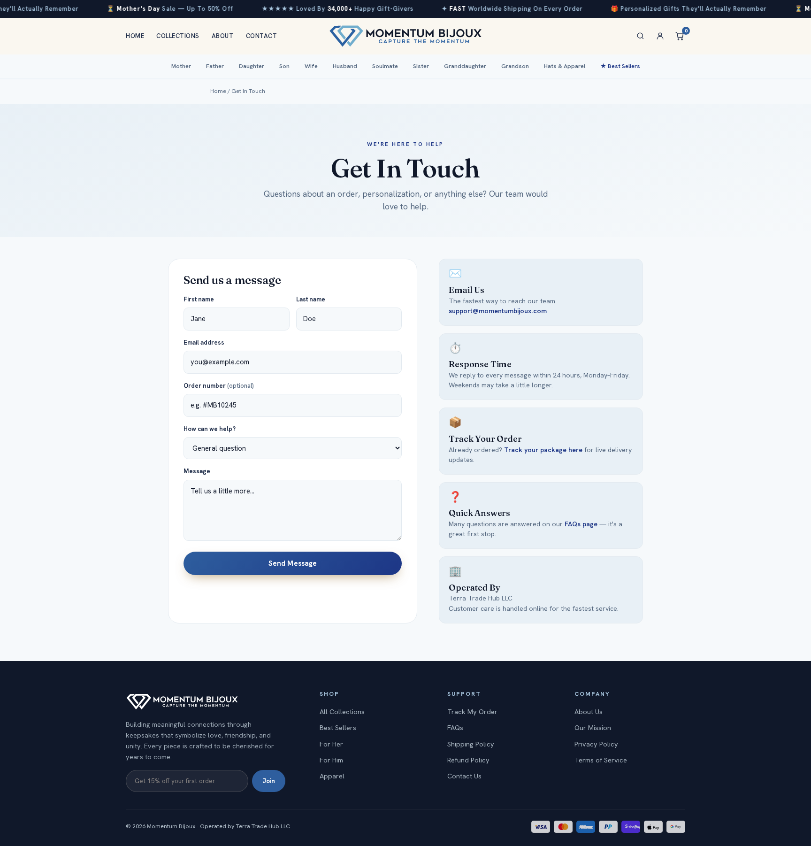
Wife (311, 66)
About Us (588, 712)
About (223, 36)
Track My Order (472, 712)
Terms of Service (600, 760)
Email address (204, 342)
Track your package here (543, 450)
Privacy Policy (596, 744)
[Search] (640, 36)
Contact (261, 36)
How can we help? (210, 429)
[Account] (660, 36)
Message (197, 471)
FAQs (455, 727)
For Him (331, 760)
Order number (219, 386)
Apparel (332, 776)
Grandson (515, 66)
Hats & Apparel (564, 66)
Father (215, 66)
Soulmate (385, 66)
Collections (177, 36)
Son (284, 66)
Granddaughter (465, 66)
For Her (331, 744)
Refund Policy (468, 760)
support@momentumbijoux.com (498, 311)
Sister (421, 66)
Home (135, 36)
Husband (345, 66)
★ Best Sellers (620, 66)
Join (268, 781)
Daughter (251, 66)
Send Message (292, 563)
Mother (181, 66)
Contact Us (464, 776)
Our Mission (592, 727)
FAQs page (581, 524)
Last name (310, 299)
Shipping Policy (470, 744)
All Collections (342, 712)
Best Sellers (338, 727)
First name (199, 299)
